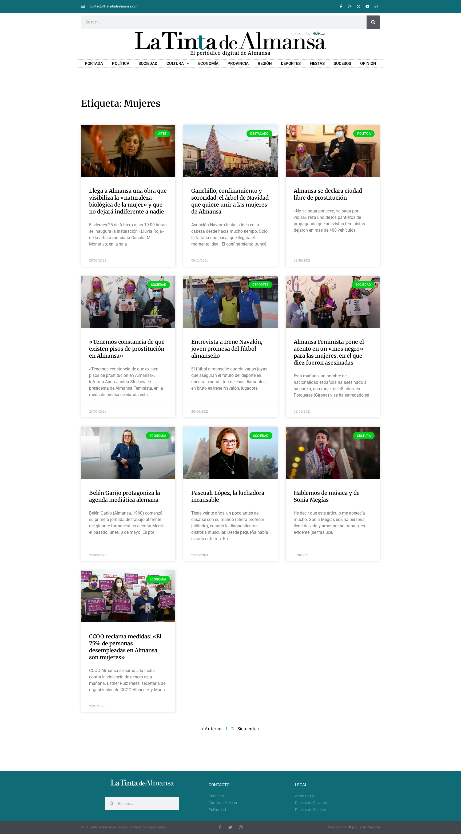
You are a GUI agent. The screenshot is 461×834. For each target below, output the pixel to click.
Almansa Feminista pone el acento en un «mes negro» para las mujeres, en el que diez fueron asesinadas (329, 352)
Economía (208, 63)
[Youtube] (367, 6)
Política (120, 63)
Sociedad (147, 63)
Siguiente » (248, 728)
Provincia (238, 63)
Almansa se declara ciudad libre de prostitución (328, 194)
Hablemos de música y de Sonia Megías (327, 496)
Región (265, 63)
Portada (94, 63)
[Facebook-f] (341, 6)
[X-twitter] (358, 6)
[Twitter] (230, 827)
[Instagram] (349, 6)
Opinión (368, 63)
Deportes (291, 63)
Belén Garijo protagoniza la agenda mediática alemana (124, 496)
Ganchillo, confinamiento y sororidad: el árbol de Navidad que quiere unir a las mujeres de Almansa (230, 201)
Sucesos (342, 63)
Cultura (175, 63)
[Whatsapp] (376, 6)
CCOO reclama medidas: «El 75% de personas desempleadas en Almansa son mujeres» (125, 647)
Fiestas (317, 63)
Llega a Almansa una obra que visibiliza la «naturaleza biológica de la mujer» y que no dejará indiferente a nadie (128, 201)
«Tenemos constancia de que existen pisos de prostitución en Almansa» (127, 348)
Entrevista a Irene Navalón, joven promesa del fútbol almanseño (226, 348)
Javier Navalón (369, 827)
